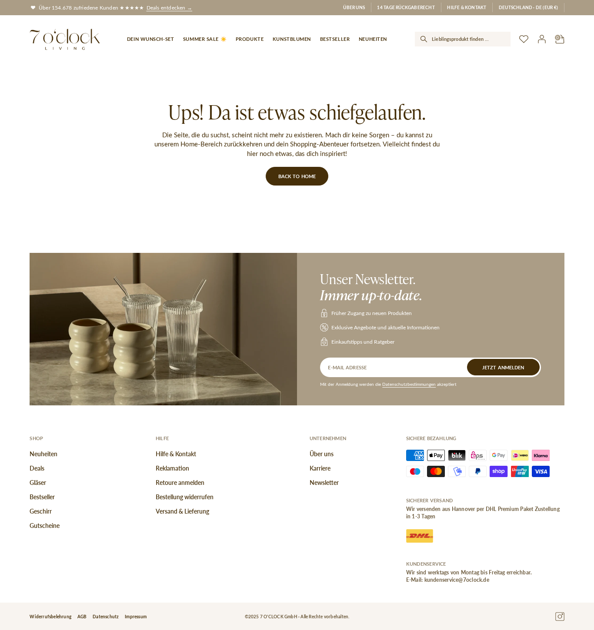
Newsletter (324, 482)
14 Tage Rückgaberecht (405, 7)
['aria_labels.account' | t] (542, 39)
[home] (65, 39)
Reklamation (172, 468)
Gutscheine (45, 525)
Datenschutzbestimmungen (409, 384)
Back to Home (297, 176)
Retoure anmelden (180, 482)
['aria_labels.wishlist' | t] (523, 39)
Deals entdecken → (170, 7)
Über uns (354, 7)
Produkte (250, 39)
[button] (528, 7)
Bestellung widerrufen (185, 497)
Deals (37, 468)
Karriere (320, 468)
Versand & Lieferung (182, 511)
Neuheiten (43, 454)
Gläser (38, 482)
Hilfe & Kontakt (466, 7)
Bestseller (42, 497)
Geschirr (41, 511)
